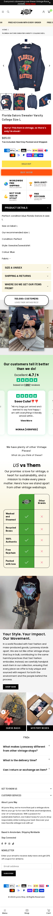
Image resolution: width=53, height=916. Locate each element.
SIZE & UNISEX (13, 267)
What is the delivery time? (20, 760)
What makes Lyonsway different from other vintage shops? (24, 748)
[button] (49, 12)
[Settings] (43, 12)
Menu (4, 913)
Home (4, 29)
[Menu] (2, 11)
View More (26, 420)
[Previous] (3, 65)
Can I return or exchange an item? (25, 770)
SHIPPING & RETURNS (18, 276)
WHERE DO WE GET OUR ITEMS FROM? (23, 286)
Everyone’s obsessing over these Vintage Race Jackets (26, 2)
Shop (26, 913)
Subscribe (9, 873)
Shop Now (10, 687)
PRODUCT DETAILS (16, 208)
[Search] (8, 11)
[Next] (49, 65)
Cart (48, 913)
